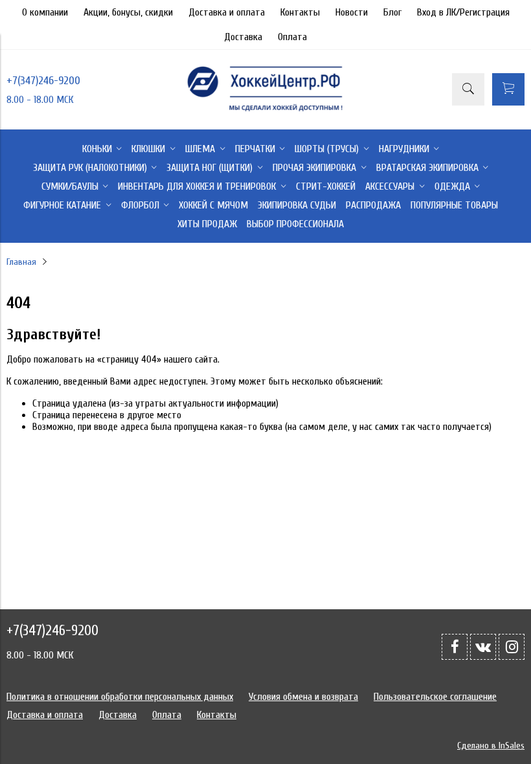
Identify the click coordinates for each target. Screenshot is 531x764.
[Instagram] (512, 647)
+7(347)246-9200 (43, 80)
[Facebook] (455, 647)
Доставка (243, 37)
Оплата (292, 37)
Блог (392, 12)
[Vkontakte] (483, 647)
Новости (351, 12)
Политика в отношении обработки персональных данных (119, 696)
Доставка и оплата (226, 12)
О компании (45, 12)
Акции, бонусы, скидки (128, 12)
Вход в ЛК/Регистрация (463, 12)
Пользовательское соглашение (435, 696)
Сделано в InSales (491, 745)
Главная (21, 261)
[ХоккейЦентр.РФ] (265, 111)
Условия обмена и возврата (303, 696)
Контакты (300, 12)
